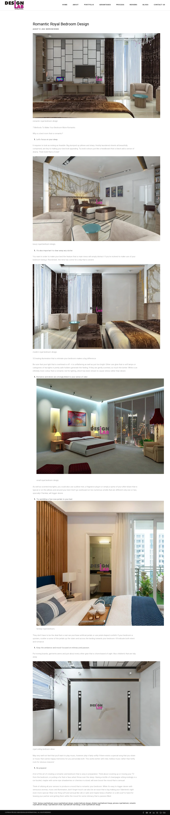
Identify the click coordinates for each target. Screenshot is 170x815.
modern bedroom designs (82, 803)
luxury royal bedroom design (63, 803)
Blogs (145, 5)
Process (120, 5)
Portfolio (89, 5)
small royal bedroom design (90, 805)
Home (64, 5)
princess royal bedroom (121, 803)
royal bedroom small (55, 805)
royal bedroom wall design (72, 805)
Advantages (105, 5)
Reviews (133, 5)
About (76, 5)
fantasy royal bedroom (45, 803)
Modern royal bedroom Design (102, 803)
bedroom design (52, 28)
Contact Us (159, 5)
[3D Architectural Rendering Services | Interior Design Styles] (14, 7)
